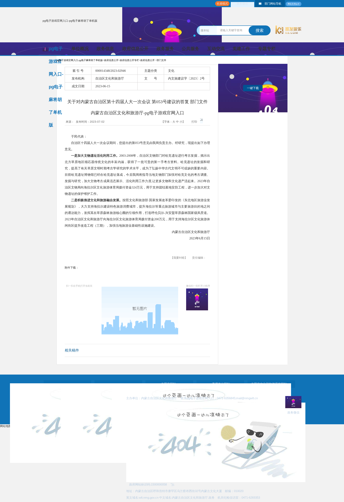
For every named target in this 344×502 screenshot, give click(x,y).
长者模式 (222, 3)
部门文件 (161, 60)
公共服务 (190, 48)
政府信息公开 (135, 48)
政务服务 (165, 48)
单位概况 (80, 48)
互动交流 (216, 48)
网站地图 (5, 426)
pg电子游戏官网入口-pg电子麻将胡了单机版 (70, 20)
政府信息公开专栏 (129, 60)
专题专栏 (267, 48)
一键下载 (253, 88)
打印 (194, 121)
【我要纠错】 (179, 257)
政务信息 (105, 48)
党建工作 (241, 48)
